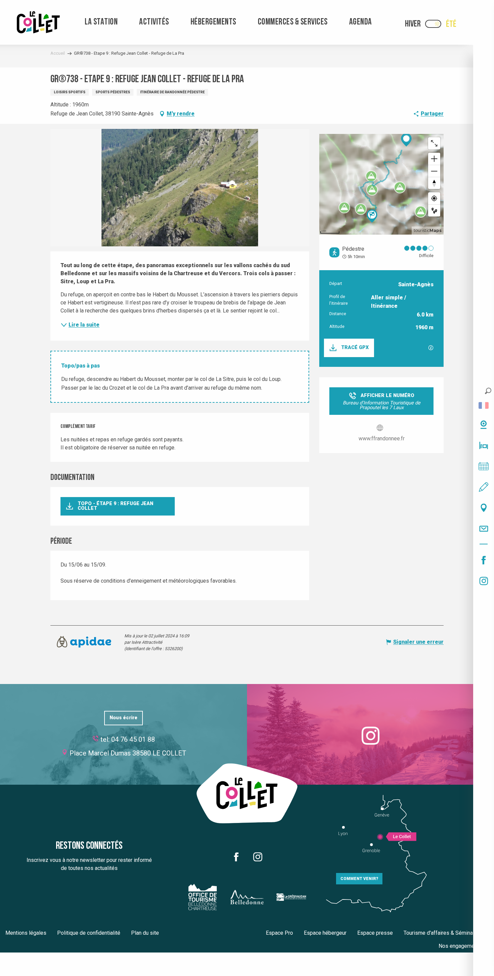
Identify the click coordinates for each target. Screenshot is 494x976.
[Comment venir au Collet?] (483, 507)
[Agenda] (483, 466)
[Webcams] (483, 424)
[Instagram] (483, 581)
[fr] (483, 405)
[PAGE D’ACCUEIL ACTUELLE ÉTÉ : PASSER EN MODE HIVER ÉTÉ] (433, 24)
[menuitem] (38, 22)
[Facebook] (483, 560)
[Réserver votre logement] (483, 445)
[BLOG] (483, 487)
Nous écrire (123, 718)
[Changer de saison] (435, 24)
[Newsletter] (483, 528)
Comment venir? (359, 878)
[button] (488, 391)
